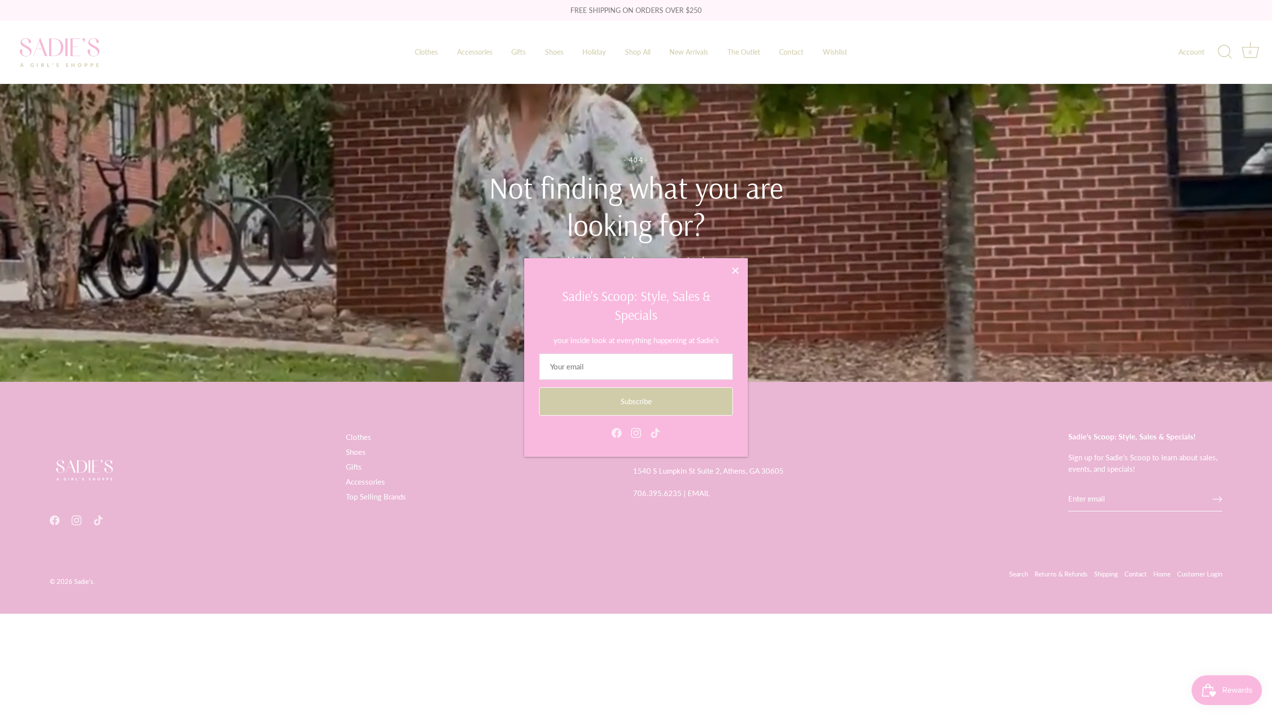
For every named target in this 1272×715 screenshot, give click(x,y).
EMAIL (699, 493)
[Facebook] (617, 432)
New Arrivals (688, 52)
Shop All (637, 52)
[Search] (1225, 52)
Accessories (474, 52)
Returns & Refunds (1061, 574)
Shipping (1106, 574)
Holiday (594, 52)
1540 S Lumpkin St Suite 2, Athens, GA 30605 (708, 470)
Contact (791, 52)
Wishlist (835, 52)
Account (1191, 52)
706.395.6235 (657, 493)
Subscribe (636, 401)
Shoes (554, 52)
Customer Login (1199, 574)
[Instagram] (636, 432)
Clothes (426, 52)
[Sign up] (1217, 499)
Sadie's (83, 581)
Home (1162, 574)
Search (1018, 574)
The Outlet (743, 52)
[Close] (735, 271)
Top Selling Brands (376, 496)
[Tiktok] (655, 432)
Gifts (518, 52)
